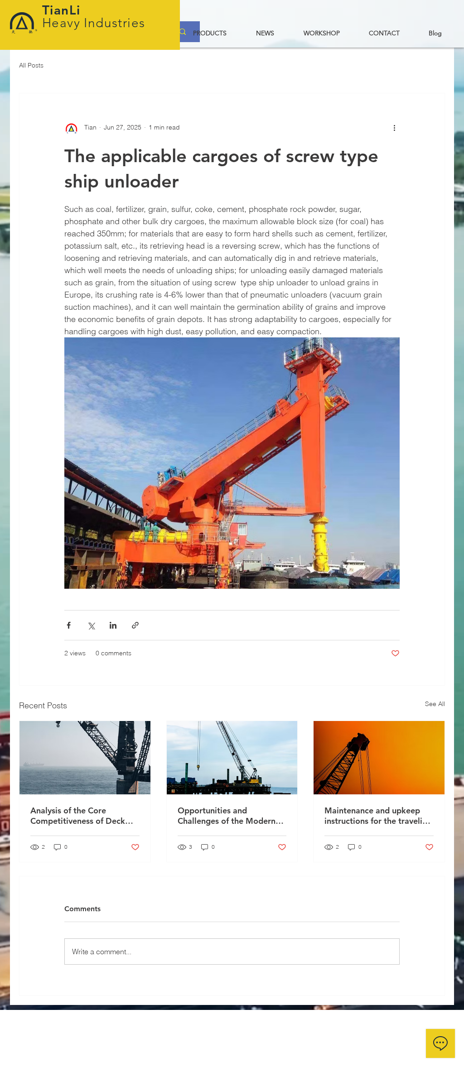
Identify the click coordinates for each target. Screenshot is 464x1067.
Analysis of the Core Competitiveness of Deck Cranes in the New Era (77, 815)
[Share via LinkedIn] (113, 625)
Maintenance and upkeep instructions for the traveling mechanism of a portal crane (378, 815)
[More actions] (394, 127)
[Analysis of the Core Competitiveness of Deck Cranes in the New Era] (84, 757)
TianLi (63, 10)
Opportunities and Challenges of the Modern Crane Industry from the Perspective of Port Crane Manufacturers (227, 815)
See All (435, 704)
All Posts (31, 65)
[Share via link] (135, 625)
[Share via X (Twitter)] (91, 625)
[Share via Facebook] (68, 625)
